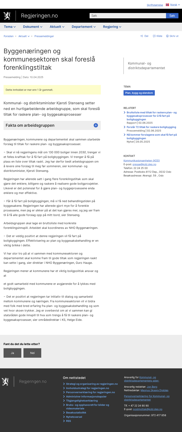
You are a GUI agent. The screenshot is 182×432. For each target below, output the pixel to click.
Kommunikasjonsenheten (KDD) (142, 160)
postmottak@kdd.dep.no (147, 409)
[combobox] (128, 15)
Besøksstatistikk (76, 412)
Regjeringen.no (39, 15)
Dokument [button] (31, 27)
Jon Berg (152, 386)
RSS (68, 420)
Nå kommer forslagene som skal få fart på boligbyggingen (152, 136)
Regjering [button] (111, 27)
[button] (24, 36)
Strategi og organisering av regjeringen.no (92, 383)
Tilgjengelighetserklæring (82, 400)
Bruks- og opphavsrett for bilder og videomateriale (87, 406)
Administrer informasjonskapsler (86, 396)
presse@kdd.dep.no (144, 164)
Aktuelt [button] (56, 27)
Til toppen (54, 329)
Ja (12, 353)
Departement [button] (82, 27)
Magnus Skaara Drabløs (154, 390)
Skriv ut (174, 35)
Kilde (159, 35)
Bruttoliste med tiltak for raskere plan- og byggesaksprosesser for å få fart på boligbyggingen (152, 116)
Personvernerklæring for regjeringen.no (90, 392)
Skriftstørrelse (155, 4)
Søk (172, 15)
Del (146, 35)
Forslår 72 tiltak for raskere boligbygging (151, 126)
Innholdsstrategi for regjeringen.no (87, 388)
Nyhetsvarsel (74, 416)
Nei (32, 353)
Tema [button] (8, 27)
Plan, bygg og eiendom (139, 92)
